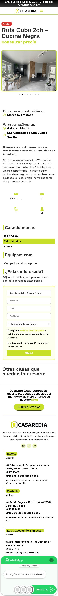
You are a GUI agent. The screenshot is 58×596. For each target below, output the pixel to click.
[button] (41, 10)
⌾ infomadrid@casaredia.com (22, 475)
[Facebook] (23, 446)
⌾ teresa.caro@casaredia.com (22, 552)
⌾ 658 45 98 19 (13, 509)
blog (34, 399)
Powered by (29, 566)
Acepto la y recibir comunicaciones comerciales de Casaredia (27, 334)
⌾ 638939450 (12, 472)
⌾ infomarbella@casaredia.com (23, 512)
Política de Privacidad (32, 330)
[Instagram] (29, 446)
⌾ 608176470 (12, 548)
